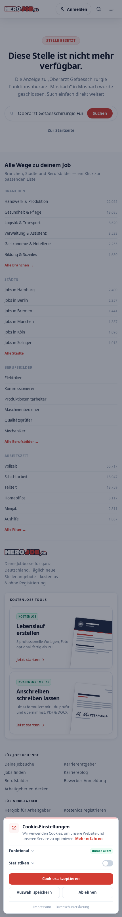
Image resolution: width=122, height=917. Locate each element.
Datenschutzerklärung (72, 907)
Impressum (42, 907)
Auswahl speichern (34, 892)
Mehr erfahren (89, 838)
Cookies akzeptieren (61, 878)
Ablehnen (88, 892)
